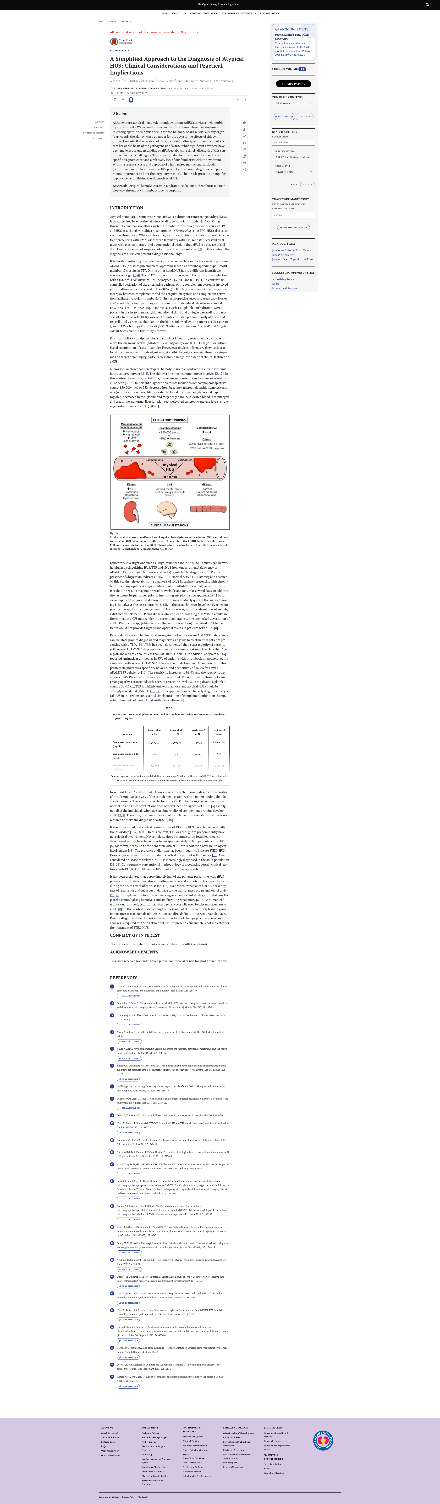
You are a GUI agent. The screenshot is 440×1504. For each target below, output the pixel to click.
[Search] (427, 5)
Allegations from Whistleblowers (238, 1433)
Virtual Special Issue (192, 1462)
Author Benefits (149, 1442)
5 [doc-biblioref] (161, 298)
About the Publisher (110, 1437)
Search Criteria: (285, 151)
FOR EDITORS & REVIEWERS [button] (238, 13)
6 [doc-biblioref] (148, 308)
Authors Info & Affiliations (216, 81)
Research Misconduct (233, 1467)
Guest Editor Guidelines (194, 1458)
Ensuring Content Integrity (195, 1445)
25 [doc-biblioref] (117, 895)
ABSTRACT (99, 122)
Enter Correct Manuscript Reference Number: (289, 206)
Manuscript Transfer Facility (155, 1476)
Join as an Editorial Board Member (292, 250)
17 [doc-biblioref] (145, 644)
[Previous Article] (238, 100)
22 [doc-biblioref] (117, 864)
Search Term (280, 136)
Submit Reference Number (293, 227)
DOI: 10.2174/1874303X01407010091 (130, 93)
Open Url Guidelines (110, 1455)
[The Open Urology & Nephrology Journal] (323, 1440)
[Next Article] (245, 100)
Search (307, 184)
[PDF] (131, 100)
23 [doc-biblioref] (112, 895)
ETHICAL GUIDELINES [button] (202, 13)
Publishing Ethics (231, 1462)
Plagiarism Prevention (233, 1450)
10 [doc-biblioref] (170, 820)
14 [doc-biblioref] (140, 644)
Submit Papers (293, 84)
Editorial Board (108, 1442)
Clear (293, 184)
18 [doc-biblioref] (139, 832)
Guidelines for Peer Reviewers (197, 1476)
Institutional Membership (154, 1467)
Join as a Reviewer (283, 255)
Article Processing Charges (154, 1437)
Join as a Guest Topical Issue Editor (293, 259)
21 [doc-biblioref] (112, 864)
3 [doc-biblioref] (209, 221)
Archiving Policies (150, 1433)
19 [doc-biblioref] (215, 855)
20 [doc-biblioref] (144, 832)
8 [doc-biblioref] (216, 628)
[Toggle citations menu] (129, 996)
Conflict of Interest (232, 1437)
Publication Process (192, 1471)
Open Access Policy (110, 1450)
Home (164, 13)
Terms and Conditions (109, 1497)
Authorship (147, 1454)
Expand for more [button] (215, 771)
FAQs (103, 1446)
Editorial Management (193, 1436)
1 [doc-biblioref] (206, 221)
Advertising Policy (283, 279)
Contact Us (143, 1497)
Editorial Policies (191, 1441)
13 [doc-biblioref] (221, 373)
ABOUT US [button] (178, 13)
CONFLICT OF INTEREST (93, 133)
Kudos (275, 283)
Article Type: (283, 166)
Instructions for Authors (153, 1471)
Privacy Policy (128, 1497)
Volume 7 (113, 21)
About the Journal (109, 1433)
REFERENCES (98, 138)
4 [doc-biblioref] (138, 275)
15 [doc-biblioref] (223, 654)
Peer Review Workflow (193, 1467)
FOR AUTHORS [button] (268, 13)
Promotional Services (284, 288)
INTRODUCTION (97, 127)
